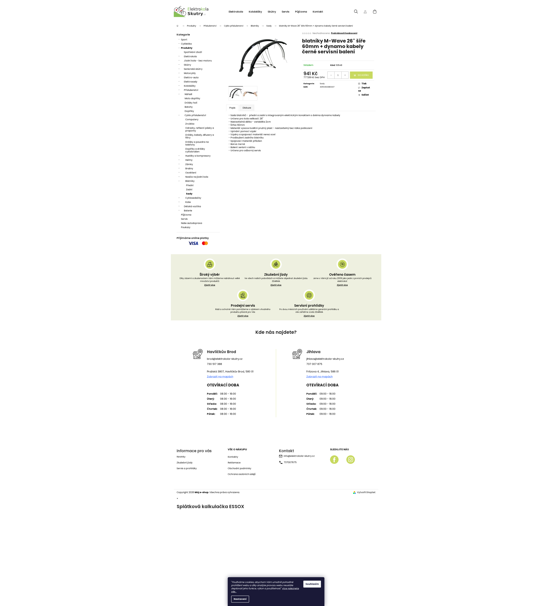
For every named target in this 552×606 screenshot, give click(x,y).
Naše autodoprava (191, 223)
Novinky (181, 456)
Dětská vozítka (192, 206)
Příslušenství (191, 90)
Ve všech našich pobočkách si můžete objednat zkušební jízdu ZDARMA (276, 281)
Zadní (189, 189)
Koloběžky (190, 86)
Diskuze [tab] (247, 107)
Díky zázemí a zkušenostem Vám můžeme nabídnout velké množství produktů (210, 281)
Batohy (189, 107)
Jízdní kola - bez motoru (198, 60)
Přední (190, 185)
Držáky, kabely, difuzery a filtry (199, 136)
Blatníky (190, 181)
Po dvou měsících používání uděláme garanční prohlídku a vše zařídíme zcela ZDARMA (309, 312)
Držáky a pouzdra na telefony (197, 143)
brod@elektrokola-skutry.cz (224, 359)
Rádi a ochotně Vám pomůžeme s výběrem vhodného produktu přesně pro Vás (242, 312)
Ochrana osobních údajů (242, 474)
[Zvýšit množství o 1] (344, 75)
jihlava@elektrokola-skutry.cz (325, 359)
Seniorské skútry (193, 69)
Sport (184, 39)
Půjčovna (186, 214)
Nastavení (240, 599)
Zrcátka (189, 123)
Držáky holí (191, 102)
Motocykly (190, 73)
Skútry (187, 64)
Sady (189, 193)
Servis (184, 219)
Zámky (189, 164)
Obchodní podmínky (239, 468)
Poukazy (185, 227)
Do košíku (363, 75)
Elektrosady (190, 81)
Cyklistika (186, 43)
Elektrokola (190, 56)
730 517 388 (214, 364)
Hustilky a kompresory (198, 155)
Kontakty (233, 457)
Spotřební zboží (193, 52)
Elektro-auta (191, 77)
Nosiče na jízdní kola (196, 176)
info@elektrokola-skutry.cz (299, 456)
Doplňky (189, 111)
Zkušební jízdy (185, 462)
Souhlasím (312, 584)
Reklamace (234, 462)
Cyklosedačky (193, 198)
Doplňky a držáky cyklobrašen (195, 150)
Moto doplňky (192, 98)
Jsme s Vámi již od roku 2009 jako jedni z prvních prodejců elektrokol (342, 281)
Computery (191, 119)
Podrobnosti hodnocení (344, 33)
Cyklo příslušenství (195, 115)
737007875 (290, 462)
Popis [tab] (232, 107)
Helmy (189, 160)
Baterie (188, 210)
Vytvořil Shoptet (366, 492)
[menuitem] (236, 12)
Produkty (186, 48)
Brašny (189, 168)
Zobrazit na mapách (220, 376)
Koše (188, 202)
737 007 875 (314, 364)
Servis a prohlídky (187, 468)
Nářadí (188, 94)
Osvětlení (190, 172)
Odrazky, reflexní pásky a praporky (199, 129)
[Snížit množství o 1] (331, 75)
